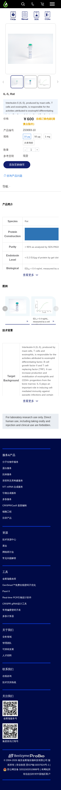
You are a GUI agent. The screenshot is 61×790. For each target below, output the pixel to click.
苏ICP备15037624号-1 (37, 764)
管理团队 (7, 643)
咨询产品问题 (14, 175)
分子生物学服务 (10, 462)
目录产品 (7, 518)
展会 (4, 545)
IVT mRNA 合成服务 (12, 486)
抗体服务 (7, 474)
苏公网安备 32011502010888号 (23, 769)
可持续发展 (8, 649)
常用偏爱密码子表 (11, 610)
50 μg (37, 136)
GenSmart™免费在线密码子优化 (19, 585)
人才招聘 (7, 655)
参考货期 (8, 156)
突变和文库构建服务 (12, 480)
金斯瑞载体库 (9, 578)
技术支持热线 (9, 682)
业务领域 (7, 636)
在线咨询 (7, 676)
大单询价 (28, 142)
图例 (5, 286)
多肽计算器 (8, 616)
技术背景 (7, 330)
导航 (5, 186)
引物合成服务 (9, 493)
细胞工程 (7, 511)
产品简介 (7, 204)
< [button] (5, 308)
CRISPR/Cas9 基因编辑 (14, 505)
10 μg (27, 136)
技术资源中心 (9, 539)
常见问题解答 (9, 558)
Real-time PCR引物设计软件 (16, 597)
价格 (6, 118)
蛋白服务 (7, 468)
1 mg (47, 136)
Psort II (6, 591)
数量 (6, 149)
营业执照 (20, 764)
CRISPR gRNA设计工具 (14, 603)
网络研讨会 (8, 552)
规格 (6, 136)
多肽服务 (7, 499)
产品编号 (8, 130)
